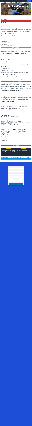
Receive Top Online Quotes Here (16, 145)
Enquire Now (16, 160)
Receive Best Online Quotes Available (16, 47)
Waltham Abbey (12, 144)
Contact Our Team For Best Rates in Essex (16, 81)
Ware (9, 144)
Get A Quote (16, 12)
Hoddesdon (4, 144)
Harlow (2, 144)
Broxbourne (7, 144)
